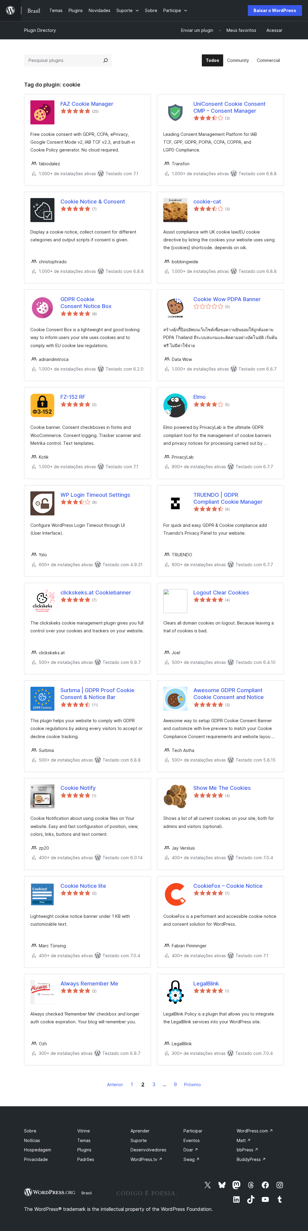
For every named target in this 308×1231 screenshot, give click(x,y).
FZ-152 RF (72, 397)
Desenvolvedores (148, 1149)
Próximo (192, 1084)
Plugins (84, 1149)
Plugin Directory (40, 30)
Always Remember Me (89, 983)
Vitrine (83, 1130)
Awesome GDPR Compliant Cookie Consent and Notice (228, 693)
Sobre (30, 1130)
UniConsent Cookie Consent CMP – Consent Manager (229, 107)
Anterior (115, 1084)
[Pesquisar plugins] (106, 60)
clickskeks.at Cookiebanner (95, 592)
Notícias (32, 1140)
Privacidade (36, 1159)
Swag (191, 1159)
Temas (84, 1140)
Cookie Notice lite (83, 886)
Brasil (87, 1192)
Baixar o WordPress (275, 10)
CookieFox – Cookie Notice (228, 886)
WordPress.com (255, 1130)
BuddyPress (251, 1159)
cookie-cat (207, 201)
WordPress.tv (146, 1159)
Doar (190, 1149)
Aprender (140, 1130)
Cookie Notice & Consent (92, 201)
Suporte (139, 1140)
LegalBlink (206, 983)
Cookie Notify (78, 788)
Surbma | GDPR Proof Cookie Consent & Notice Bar (97, 693)
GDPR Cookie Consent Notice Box (86, 302)
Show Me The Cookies (222, 788)
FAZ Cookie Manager (86, 104)
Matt (244, 1140)
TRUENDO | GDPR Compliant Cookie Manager (228, 498)
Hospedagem (37, 1149)
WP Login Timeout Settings (95, 495)
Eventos (191, 1140)
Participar (192, 1130)
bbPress (247, 1149)
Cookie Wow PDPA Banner (227, 299)
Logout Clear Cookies (221, 592)
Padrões (85, 1159)
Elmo (199, 397)
